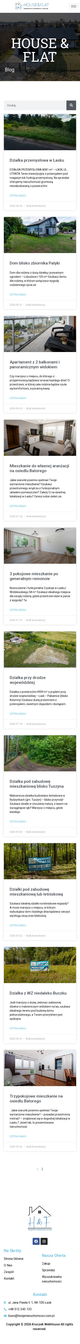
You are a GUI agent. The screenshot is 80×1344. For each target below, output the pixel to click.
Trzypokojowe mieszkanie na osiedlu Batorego (36, 1098)
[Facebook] (36, 1241)
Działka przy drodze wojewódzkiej (28, 680)
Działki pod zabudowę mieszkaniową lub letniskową (36, 892)
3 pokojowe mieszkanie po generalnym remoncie (34, 576)
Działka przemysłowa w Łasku (37, 160)
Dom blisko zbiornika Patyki (35, 263)
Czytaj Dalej (18, 195)
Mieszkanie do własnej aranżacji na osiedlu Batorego (39, 468)
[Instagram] (44, 1241)
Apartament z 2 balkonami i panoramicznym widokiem (35, 364)
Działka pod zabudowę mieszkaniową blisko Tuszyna (37, 784)
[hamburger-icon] (73, 6)
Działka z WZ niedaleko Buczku (38, 993)
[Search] (71, 105)
